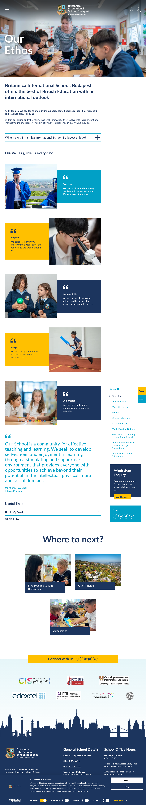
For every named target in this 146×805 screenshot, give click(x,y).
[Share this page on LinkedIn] (120, 516)
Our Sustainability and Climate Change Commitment (123, 445)
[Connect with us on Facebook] (79, 659)
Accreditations (119, 423)
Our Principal (119, 401)
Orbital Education (121, 417)
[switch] (65, 800)
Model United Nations (123, 428)
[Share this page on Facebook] (115, 516)
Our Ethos (117, 396)
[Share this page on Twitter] (126, 516)
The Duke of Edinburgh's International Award (125, 435)
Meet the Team (120, 407)
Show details (119, 800)
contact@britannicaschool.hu (77, 774)
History (116, 412)
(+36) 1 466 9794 (71, 761)
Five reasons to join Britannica (122, 455)
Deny (127, 787)
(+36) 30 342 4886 (113, 774)
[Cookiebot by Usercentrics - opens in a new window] (15, 800)
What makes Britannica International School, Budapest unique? (45, 137)
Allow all (127, 780)
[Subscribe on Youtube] (89, 659)
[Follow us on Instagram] (84, 659)
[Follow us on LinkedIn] (95, 659)
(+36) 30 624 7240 (72, 766)
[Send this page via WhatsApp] (131, 516)
